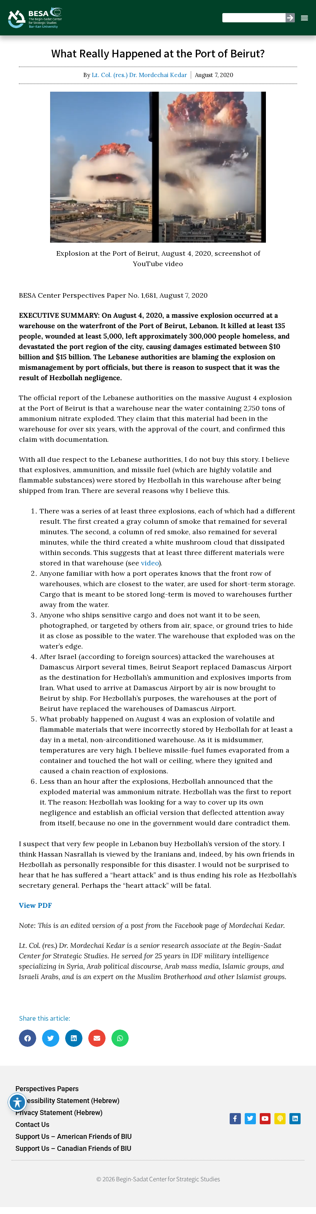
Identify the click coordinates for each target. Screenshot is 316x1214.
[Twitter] (250, 1118)
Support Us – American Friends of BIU (73, 1136)
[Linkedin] (295, 1118)
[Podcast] (280, 1118)
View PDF (35, 905)
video (150, 562)
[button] (304, 17)
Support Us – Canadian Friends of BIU (73, 1148)
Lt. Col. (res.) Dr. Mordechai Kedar (139, 75)
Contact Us (32, 1124)
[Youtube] (265, 1118)
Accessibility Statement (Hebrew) (67, 1101)
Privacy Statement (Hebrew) (59, 1113)
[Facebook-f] (235, 1118)
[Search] (290, 17)
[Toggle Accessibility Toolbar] (17, 1102)
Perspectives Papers (47, 1089)
